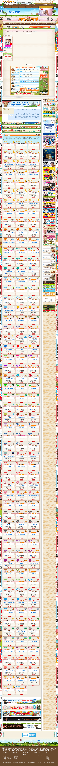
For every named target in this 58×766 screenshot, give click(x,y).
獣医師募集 (47, 758)
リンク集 (53, 762)
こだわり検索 (5, 759)
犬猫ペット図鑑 (5, 756)
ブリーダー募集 (27, 758)
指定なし (25, 74)
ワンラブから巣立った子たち (7, 758)
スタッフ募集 (48, 759)
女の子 (32, 74)
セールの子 (37, 81)
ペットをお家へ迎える (6, 757)
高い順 (33, 81)
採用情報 (47, 756)
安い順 (29, 81)
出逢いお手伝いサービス (17, 757)
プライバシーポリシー (47, 762)
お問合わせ (15, 758)
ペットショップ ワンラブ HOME (8, 16)
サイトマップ (39, 762)
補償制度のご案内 (16, 756)
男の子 (29, 74)
